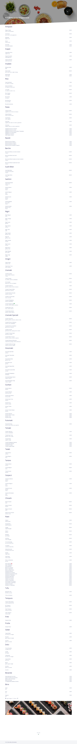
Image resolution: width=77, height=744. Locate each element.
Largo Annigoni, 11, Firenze (11, 698)
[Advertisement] (36, 723)
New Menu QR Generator (12, 742)
